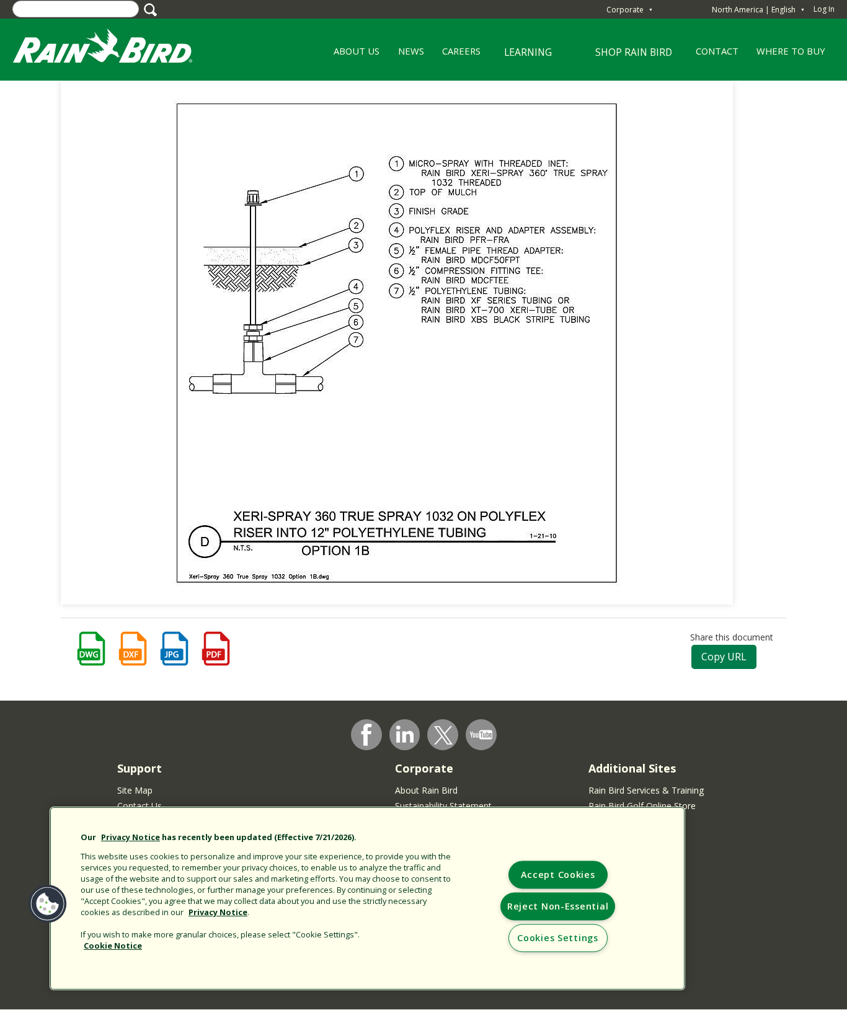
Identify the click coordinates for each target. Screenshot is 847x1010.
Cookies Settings (557, 938)
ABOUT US (352, 55)
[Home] (114, 49)
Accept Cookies (558, 875)
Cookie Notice (113, 945)
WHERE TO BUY (790, 51)
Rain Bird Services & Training (646, 790)
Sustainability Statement (443, 806)
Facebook (366, 735)
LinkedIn (405, 734)
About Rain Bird (426, 790)
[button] (48, 904)
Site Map (135, 790)
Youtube (481, 735)
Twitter (443, 735)
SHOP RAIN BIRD (633, 52)
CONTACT (717, 51)
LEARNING (521, 56)
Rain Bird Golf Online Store (642, 806)
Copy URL (724, 656)
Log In (824, 9)
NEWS (411, 51)
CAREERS (457, 55)
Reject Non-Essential (557, 907)
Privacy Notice (130, 837)
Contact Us (139, 806)
